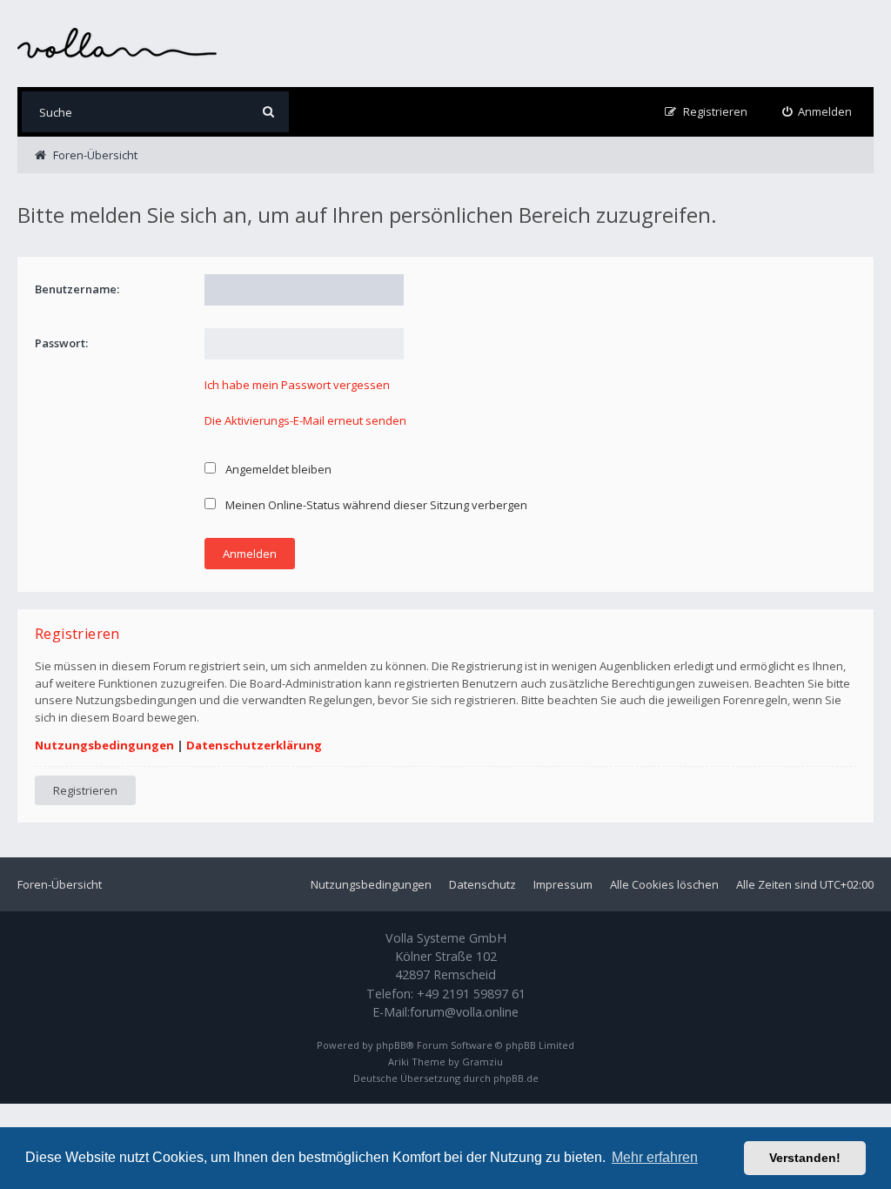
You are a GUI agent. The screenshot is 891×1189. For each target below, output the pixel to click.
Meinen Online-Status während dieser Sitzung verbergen (375, 505)
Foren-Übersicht (59, 884)
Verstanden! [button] (805, 1158)
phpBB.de (516, 1078)
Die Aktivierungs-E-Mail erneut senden (305, 420)
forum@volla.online (464, 1012)
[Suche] (268, 111)
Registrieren (85, 790)
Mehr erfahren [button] (655, 1157)
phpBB (391, 1044)
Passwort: (61, 343)
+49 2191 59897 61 (471, 993)
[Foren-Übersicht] (117, 43)
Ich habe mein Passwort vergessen (297, 385)
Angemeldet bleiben (277, 469)
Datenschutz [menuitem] (482, 884)
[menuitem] (817, 111)
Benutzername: (77, 289)
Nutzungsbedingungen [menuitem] (371, 884)
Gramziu (482, 1061)
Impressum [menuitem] (563, 884)
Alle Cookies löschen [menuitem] (664, 884)
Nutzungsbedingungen (104, 745)
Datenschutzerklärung (254, 745)
